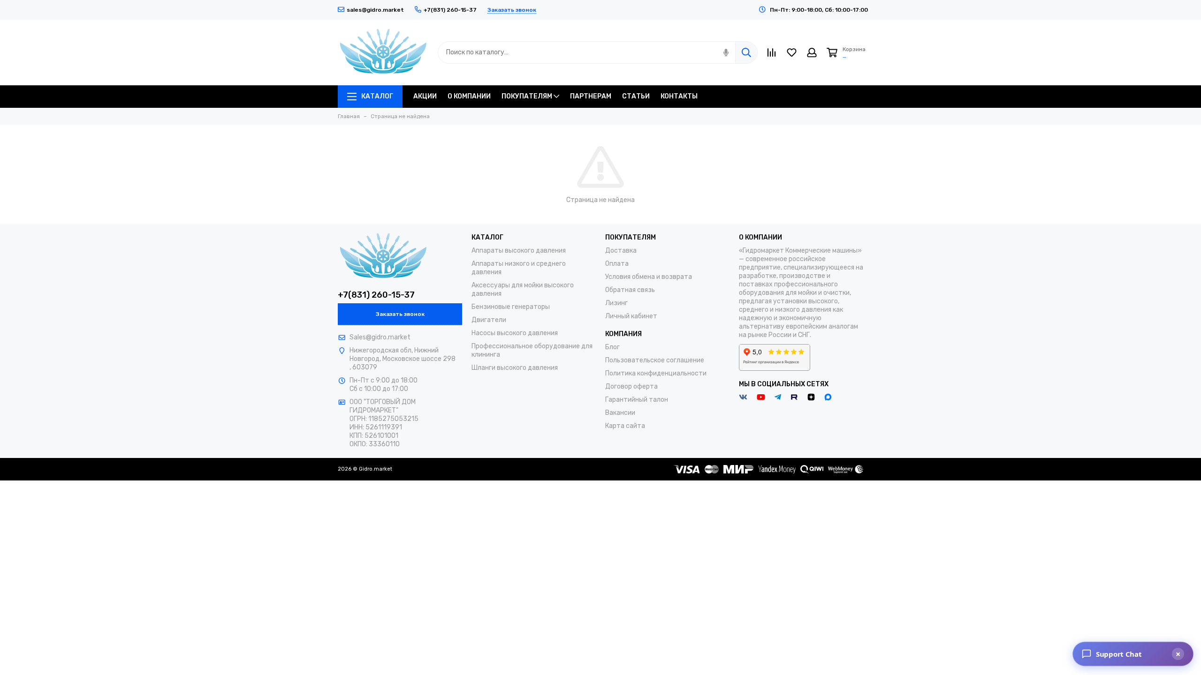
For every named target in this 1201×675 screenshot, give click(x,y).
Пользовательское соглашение (654, 360)
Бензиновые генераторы (510, 307)
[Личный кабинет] (812, 52)
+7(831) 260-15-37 (376, 295)
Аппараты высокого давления (518, 251)
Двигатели (488, 320)
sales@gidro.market (375, 10)
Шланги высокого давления (514, 368)
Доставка (621, 251)
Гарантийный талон (636, 400)
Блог (612, 347)
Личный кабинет (631, 316)
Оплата (617, 264)
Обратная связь (630, 290)
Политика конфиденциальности (656, 373)
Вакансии (620, 413)
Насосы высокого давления (514, 333)
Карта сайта (625, 426)
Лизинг (616, 303)
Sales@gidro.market (380, 337)
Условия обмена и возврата (648, 277)
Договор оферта (631, 386)
